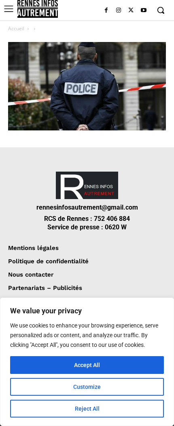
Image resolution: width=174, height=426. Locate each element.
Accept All (87, 365)
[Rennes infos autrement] (37, 9)
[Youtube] (143, 10)
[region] (87, 362)
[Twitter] (131, 10)
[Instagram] (118, 10)
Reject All (87, 408)
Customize (87, 387)
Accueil (16, 28)
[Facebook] (106, 10)
